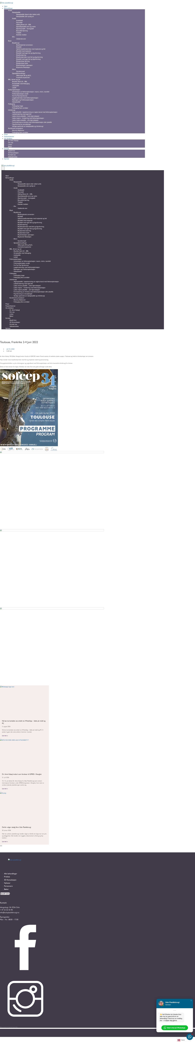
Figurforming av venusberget (21, 124)
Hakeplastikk (16, 102)
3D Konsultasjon (13, 153)
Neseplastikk (16, 12)
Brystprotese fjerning (23, 61)
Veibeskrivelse (12, 157)
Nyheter (6, 159)
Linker (10, 145)
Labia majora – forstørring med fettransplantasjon (28, 118)
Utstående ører (21, 39)
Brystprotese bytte (22, 63)
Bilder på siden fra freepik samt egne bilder (9, 1027)
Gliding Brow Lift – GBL (23, 24)
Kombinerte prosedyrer (15, 128)
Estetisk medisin (21, 35)
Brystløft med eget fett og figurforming (28, 53)
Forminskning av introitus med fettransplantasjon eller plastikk (32, 122)
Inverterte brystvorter (23, 77)
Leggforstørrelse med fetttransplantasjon (25, 98)
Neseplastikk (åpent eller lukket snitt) (28, 14)
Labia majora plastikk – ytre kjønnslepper (25, 120)
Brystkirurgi (15, 43)
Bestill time (11, 151)
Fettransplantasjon (14, 90)
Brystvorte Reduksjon (23, 67)
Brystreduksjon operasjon (24, 65)
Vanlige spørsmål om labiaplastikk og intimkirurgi (27, 126)
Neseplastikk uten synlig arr (25, 16)
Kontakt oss (12, 155)
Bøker (10, 147)
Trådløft (18, 33)
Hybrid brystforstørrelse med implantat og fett (30, 49)
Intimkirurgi (11, 110)
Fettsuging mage (17, 106)
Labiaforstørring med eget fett (21, 114)
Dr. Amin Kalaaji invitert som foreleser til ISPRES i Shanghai (21, 774)
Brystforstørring (21, 55)
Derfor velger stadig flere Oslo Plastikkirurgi (16, 827)
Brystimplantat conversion (24, 45)
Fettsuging (11, 104)
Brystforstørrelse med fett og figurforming (29, 57)
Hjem (5, 6)
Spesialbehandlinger (18, 73)
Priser (6, 134)
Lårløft (14, 88)
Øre (13, 37)
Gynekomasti (20, 71)
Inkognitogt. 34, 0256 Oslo (10, 907)
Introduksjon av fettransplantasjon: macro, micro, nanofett (30, 92)
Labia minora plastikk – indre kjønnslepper (25, 116)
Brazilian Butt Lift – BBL (19, 81)
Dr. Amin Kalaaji (13, 140)
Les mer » (5, 736)
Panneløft (19, 22)
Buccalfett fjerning (22, 31)
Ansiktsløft (19, 20)
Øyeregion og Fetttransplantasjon (23, 100)
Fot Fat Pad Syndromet (19, 96)
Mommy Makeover (18, 130)
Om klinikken (8, 138)
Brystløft (18, 47)
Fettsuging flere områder (20, 108)
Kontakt (6, 149)
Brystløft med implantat (23, 51)
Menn (14, 69)
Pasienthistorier (9, 136)
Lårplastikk (15, 86)
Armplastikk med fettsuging (21, 84)
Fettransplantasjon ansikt (20, 94)
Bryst (9, 41)
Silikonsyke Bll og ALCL (23, 75)
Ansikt (10, 10)
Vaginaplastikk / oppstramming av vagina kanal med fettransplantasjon (34, 112)
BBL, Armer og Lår (14, 79)
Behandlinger (8, 8)
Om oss (10, 143)
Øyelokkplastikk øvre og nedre (26, 27)
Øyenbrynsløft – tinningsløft (25, 29)
